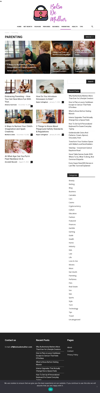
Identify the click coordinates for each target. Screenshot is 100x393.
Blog (70, 188)
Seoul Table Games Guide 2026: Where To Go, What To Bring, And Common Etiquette (81, 156)
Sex (70, 290)
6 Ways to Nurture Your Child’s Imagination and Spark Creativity (18, 129)
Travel (71, 316)
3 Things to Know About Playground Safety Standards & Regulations (49, 129)
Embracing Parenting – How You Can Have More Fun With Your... (18, 99)
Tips (81, 26)
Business (55, 26)
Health (75, 26)
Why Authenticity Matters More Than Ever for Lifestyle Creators (81, 97)
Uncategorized (74, 319)
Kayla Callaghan (42, 102)
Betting (72, 184)
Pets (70, 283)
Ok (51, 389)
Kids (70, 250)
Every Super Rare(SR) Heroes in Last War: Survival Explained (81, 164)
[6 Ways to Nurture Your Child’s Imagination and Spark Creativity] (27, 60)
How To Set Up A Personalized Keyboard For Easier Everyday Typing (80, 126)
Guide (71, 235)
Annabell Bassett (11, 162)
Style (71, 301)
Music (71, 268)
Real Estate (73, 286)
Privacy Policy (72, 354)
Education (73, 213)
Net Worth (28, 26)
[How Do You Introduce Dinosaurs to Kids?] (62, 65)
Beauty (71, 180)
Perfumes (46, 26)
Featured (72, 221)
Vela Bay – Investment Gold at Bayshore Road (80, 149)
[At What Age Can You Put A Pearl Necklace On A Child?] (84, 49)
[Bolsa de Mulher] (50, 13)
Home (19, 26)
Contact (70, 351)
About (69, 347)
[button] (92, 26)
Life (70, 257)
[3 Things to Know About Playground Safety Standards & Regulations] (50, 116)
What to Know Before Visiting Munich (80, 112)
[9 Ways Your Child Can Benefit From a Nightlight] (62, 49)
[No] (97, 386)
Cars (70, 199)
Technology (73, 308)
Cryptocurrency (75, 206)
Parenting (65, 26)
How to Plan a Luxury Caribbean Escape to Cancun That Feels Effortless (81, 104)
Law (70, 254)
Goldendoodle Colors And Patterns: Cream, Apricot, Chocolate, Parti (78, 135)
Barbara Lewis (12, 71)
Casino (71, 202)
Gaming (72, 232)
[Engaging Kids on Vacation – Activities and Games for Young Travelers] (84, 65)
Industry (72, 246)
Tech (71, 305)
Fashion (37, 26)
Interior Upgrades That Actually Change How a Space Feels (81, 118)
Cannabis (72, 195)
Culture (71, 210)
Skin (70, 294)
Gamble (72, 228)
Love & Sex (73, 261)
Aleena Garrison (11, 105)
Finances (72, 224)
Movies (72, 265)
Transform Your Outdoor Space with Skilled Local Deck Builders (81, 143)
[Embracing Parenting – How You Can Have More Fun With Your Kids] (19, 86)
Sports (71, 297)
